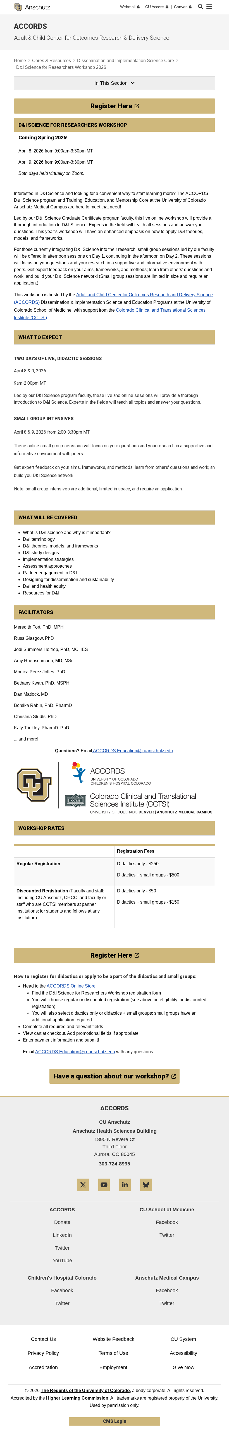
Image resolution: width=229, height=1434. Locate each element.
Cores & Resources (51, 60)
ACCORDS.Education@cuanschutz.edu (132, 750)
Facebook (167, 1222)
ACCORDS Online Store (71, 986)
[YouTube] (104, 1193)
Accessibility (183, 1353)
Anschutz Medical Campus (167, 1278)
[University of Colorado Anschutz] (32, 7)
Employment (113, 1367)
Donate (62, 1222)
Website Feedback (113, 1339)
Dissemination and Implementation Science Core (125, 60)
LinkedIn (62, 1235)
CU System (183, 1339)
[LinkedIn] (125, 1193)
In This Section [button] (111, 83)
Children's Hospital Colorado (62, 1278)
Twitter (62, 1248)
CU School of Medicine (167, 1209)
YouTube (62, 1260)
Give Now (183, 1367)
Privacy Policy (43, 1353)
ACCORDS (62, 1209)
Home (20, 60)
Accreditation (43, 1367)
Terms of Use (113, 1353)
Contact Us (43, 1339)
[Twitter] (83, 1193)
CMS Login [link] (114, 1421)
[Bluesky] (146, 1193)
